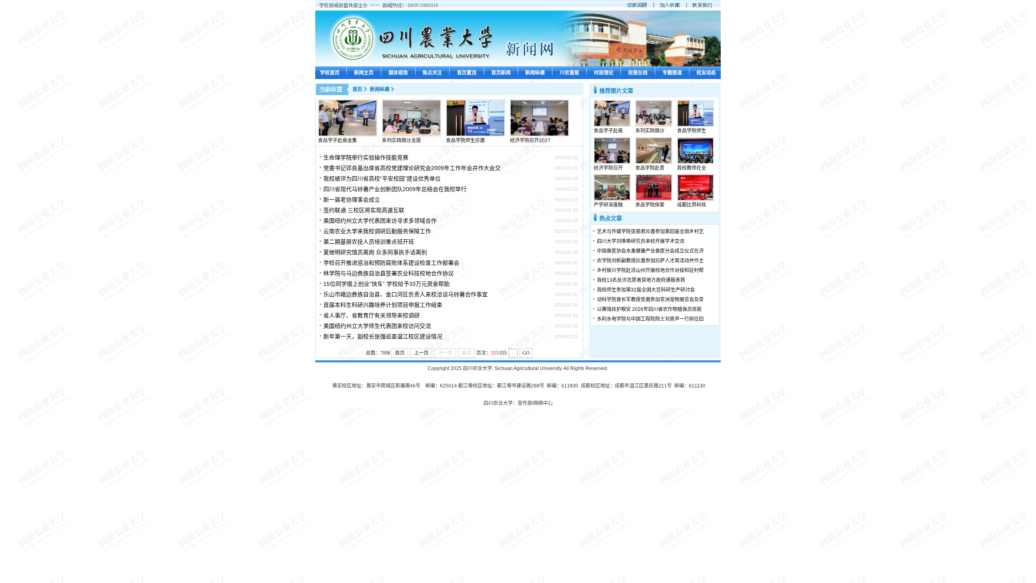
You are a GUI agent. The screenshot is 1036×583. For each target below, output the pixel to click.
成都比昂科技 (691, 205)
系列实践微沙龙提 (401, 140)
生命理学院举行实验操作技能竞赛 (365, 157)
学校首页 (330, 73)
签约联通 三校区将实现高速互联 (363, 210)
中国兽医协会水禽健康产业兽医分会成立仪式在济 (650, 251)
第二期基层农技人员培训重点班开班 (368, 241)
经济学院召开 (608, 168)
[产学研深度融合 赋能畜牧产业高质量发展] (612, 199)
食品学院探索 (649, 205)
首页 (357, 89)
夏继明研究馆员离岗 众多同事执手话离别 (375, 252)
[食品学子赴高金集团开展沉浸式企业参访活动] (347, 135)
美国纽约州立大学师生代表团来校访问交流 (377, 326)
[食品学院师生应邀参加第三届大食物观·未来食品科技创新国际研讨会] (475, 135)
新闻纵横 (535, 73)
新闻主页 (364, 73)
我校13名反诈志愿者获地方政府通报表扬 (641, 280)
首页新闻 (501, 73)
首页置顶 (466, 73)
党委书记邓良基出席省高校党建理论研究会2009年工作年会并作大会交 (412, 168)
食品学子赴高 (608, 131)
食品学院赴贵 (649, 168)
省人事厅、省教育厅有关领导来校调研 (371, 315)
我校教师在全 (691, 168)
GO (526, 353)
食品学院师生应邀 (465, 140)
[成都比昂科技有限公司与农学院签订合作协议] (695, 199)
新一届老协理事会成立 (351, 199)
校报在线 (638, 73)
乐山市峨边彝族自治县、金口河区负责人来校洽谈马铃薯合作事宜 (405, 294)
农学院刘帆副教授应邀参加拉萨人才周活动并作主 (650, 261)
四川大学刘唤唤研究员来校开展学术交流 (640, 241)
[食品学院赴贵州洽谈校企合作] (653, 162)
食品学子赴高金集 (337, 140)
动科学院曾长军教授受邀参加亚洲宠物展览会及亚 (650, 299)
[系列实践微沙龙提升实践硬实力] (411, 135)
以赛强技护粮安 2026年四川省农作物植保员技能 (649, 309)
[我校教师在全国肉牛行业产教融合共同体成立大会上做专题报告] (695, 162)
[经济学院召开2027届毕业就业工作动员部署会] (539, 135)
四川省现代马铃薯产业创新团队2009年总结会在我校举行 (395, 189)
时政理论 (604, 73)
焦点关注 (432, 73)
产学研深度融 (608, 205)
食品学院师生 (691, 131)
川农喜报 (569, 73)
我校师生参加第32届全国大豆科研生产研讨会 (646, 290)
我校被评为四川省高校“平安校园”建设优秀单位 (382, 178)
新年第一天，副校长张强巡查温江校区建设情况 (382, 336)
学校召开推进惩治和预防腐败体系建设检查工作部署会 (391, 263)
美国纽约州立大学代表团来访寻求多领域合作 (380, 220)
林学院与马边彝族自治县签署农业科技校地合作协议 (388, 273)
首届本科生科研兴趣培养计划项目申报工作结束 (382, 305)
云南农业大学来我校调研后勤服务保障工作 (377, 231)
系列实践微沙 (649, 131)
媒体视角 (398, 73)
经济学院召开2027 (530, 140)
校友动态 (706, 73)
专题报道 (672, 73)
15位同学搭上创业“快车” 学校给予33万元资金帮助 (386, 284)
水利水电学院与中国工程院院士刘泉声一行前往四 (650, 319)
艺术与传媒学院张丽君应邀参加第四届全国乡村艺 (650, 231)
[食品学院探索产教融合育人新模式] (653, 199)
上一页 (421, 353)
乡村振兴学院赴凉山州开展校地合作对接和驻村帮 (650, 270)
